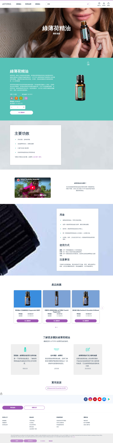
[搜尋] (88, 4)
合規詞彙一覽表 (37, 157)
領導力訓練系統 (60, 422)
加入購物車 (21, 112)
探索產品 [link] (37, 4)
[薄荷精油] (27, 299)
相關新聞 (4, 422)
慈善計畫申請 (87, 424)
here (74, 436)
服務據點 (4, 420)
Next (102, 307)
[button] (11, 98)
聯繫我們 (34, 407)
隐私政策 (51, 440)
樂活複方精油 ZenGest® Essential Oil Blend (86, 310)
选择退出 (30, 441)
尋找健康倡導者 (60, 424)
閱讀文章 (25, 368)
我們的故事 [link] (28, 4)
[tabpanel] (27, 306)
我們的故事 (5, 424)
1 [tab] (55, 327)
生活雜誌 (31, 422)
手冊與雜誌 (32, 420)
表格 (57, 426)
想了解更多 (43, 440)
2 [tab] (57, 327)
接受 (17, 441)
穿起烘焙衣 (88, 368)
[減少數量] (11, 107)
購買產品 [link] (18, 4)
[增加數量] (23, 107)
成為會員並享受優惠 (61, 420)
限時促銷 (31, 426)
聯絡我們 (86, 420)
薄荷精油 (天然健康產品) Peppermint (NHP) (27, 310)
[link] (99, 4)
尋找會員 (12, 407)
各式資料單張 (32, 424)
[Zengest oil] (85, 299)
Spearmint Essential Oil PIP (57, 388)
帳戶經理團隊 (87, 422)
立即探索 (56, 368)
